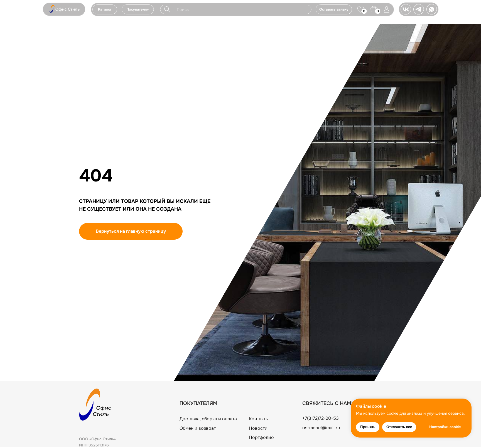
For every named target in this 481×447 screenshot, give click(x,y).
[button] (138, 9)
